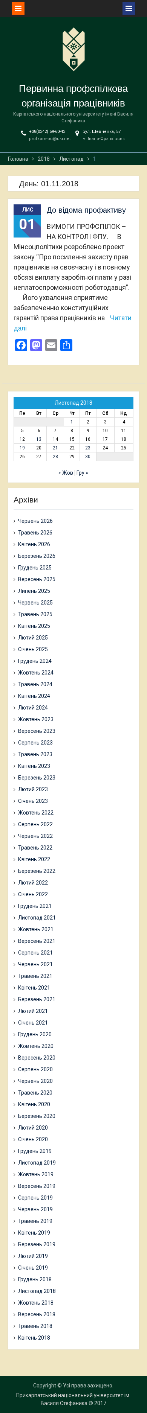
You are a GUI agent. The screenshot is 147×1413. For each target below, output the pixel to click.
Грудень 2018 (35, 1279)
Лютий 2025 (33, 638)
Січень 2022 (33, 894)
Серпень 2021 (35, 953)
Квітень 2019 (34, 1233)
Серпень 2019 (35, 1198)
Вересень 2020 (36, 1058)
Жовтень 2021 (36, 929)
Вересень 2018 (36, 1314)
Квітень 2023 (34, 766)
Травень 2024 (35, 684)
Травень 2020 (35, 1093)
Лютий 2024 (33, 708)
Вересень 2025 (36, 579)
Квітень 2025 (34, 626)
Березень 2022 (36, 871)
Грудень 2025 (35, 568)
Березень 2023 (36, 778)
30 (87, 456)
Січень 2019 (33, 1268)
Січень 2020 (33, 1139)
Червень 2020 (35, 1081)
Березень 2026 (36, 556)
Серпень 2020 (35, 1069)
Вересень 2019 (36, 1186)
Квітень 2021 (34, 988)
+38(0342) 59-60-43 (47, 131)
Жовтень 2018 (36, 1303)
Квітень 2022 (34, 859)
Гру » (82, 473)
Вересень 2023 (36, 731)
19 (22, 448)
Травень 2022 (35, 848)
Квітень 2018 (34, 1338)
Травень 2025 (35, 614)
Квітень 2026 (34, 544)
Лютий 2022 (33, 883)
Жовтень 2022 (36, 813)
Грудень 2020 (35, 1034)
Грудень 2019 (35, 1151)
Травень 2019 (35, 1221)
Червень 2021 (35, 964)
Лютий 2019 (33, 1256)
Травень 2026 (35, 533)
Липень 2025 (34, 591)
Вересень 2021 (36, 941)
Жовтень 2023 (36, 719)
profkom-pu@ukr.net (49, 138)
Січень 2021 (33, 1023)
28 (55, 456)
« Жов (65, 473)
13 (38, 439)
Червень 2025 (35, 603)
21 (55, 448)
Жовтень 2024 (36, 673)
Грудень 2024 (35, 661)
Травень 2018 (35, 1326)
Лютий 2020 (33, 1128)
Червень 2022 (35, 836)
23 (87, 448)
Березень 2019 (36, 1244)
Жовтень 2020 (36, 1046)
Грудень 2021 (35, 906)
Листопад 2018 (37, 1291)
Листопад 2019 (37, 1163)
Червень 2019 (35, 1209)
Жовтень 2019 (36, 1174)
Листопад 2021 (37, 918)
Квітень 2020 (34, 1104)
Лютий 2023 (33, 789)
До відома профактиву (86, 210)
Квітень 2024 (34, 696)
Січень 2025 (33, 649)
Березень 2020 (36, 1116)
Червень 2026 (35, 521)
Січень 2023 (33, 801)
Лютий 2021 (33, 1011)
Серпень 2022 (35, 824)
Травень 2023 (35, 754)
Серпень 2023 (35, 743)
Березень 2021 (36, 999)
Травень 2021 (35, 976)
